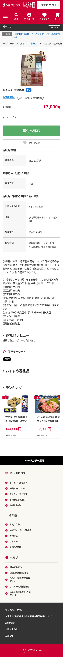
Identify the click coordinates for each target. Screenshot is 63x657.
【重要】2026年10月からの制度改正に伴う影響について (37, 35)
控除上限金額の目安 (19, 572)
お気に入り (44, 19)
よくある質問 (15, 547)
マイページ (29, 19)
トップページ (8, 43)
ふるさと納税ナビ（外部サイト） (20, 593)
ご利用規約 (10, 622)
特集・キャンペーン (18, 488)
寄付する (14, 535)
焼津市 (7, 359)
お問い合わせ (11, 629)
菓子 (22, 43)
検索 (16, 19)
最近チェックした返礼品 (20, 530)
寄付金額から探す (18, 499)
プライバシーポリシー (15, 609)
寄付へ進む (31, 130)
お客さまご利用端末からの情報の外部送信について (28, 616)
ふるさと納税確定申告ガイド (20, 580)
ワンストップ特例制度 (19, 586)
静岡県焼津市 (9, 97)
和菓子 (34, 43)
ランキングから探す (18, 482)
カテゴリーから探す (18, 493)
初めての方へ (16, 567)
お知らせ (9, 635)
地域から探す (16, 505)
